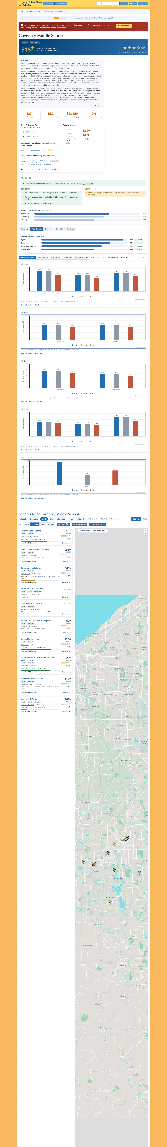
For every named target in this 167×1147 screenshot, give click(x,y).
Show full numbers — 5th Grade (31, 305)
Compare (65, 543)
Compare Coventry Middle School (36, 169)
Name (27, 524)
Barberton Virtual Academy (32, 588)
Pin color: (97, 524)
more (68, 143)
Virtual (114, 519)
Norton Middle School (30, 639)
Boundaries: (79, 524)
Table (145, 519)
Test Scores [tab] (36, 229)
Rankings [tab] (24, 229)
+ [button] (145, 530)
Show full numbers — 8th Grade (31, 450)
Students (51, 524)
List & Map (136, 519)
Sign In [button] (133, 4)
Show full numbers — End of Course (33, 498)
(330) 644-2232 (28, 132)
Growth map (67, 257)
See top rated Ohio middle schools (38, 165)
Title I (104, 519)
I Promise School (69, 97)
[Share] (126, 3)
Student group (112, 257)
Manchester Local (26, 684)
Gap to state (55, 257)
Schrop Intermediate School (33, 603)
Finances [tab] (70, 229)
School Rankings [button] (61, 3)
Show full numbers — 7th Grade (31, 401)
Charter (93, 519)
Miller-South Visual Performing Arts (36, 620)
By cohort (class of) (81, 257)
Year (92, 257)
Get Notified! (125, 26)
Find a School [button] (48, 3)
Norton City (25, 645)
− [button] (145, 533)
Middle (44, 519)
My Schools (62, 524)
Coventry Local (32, 136)
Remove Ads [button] (143, 4)
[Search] (121, 3)
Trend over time (42, 257)
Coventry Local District (69, 66)
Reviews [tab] (48, 229)
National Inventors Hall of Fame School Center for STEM (37, 658)
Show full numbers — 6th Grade (31, 353)
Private (71, 519)
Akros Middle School (29, 699)
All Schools (80, 519)
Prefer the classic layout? (103, 18)
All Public (23, 519)
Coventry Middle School (31, 531)
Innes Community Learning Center (35, 549)
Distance (35, 524)
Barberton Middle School (31, 568)
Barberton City (25, 574)
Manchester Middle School (32, 678)
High (52, 519)
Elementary (34, 519)
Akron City (24, 555)
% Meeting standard (27, 257)
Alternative (61, 519)
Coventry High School (36, 150)
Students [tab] (59, 229)
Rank (43, 524)
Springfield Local (26, 609)
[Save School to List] (70, 543)
